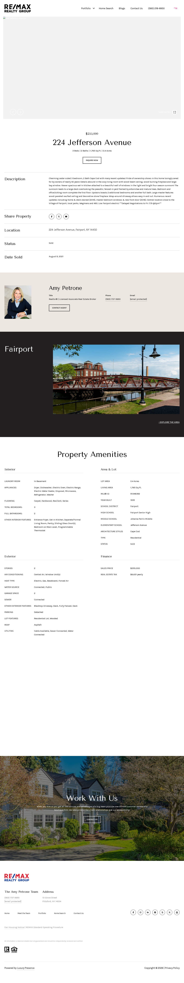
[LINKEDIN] (147, 912)
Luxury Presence (25, 967)
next (20, 112)
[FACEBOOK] (133, 912)
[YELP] (162, 912)
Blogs (122, 8)
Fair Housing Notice (14, 927)
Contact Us (79, 913)
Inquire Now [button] (92, 160)
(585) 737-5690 (113, 299)
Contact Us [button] (92, 819)
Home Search (106, 8)
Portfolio (86, 8)
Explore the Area (170, 422)
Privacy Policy (172, 967)
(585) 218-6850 (156, 8)
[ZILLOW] (177, 912)
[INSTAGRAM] (140, 912)
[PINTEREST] (155, 912)
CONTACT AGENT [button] (59, 308)
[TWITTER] (169, 912)
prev (13, 112)
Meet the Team (24, 913)
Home (6, 913)
